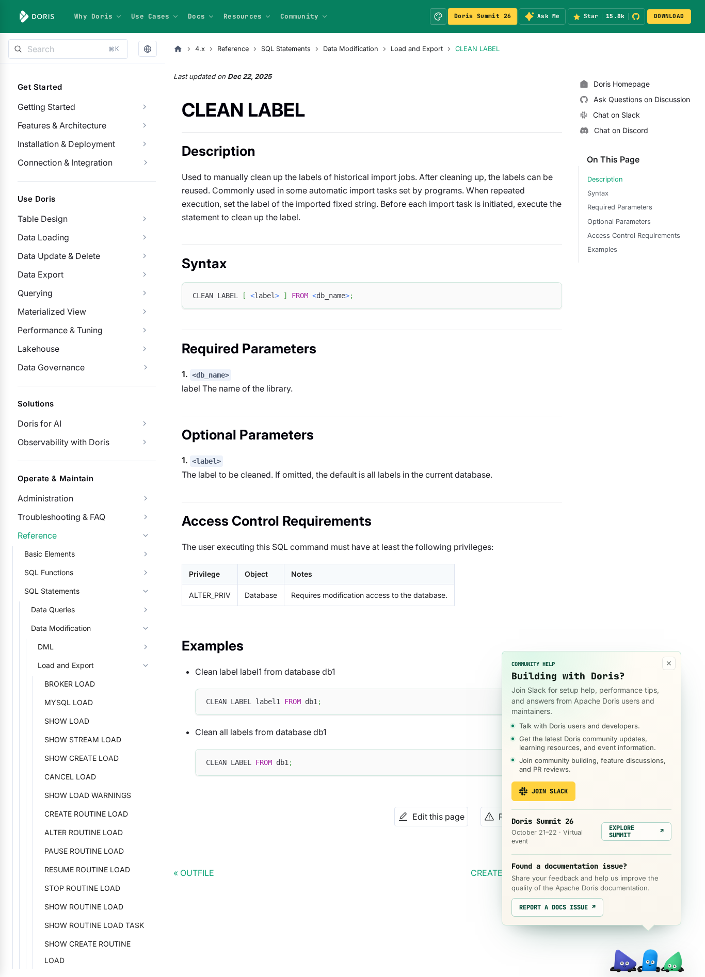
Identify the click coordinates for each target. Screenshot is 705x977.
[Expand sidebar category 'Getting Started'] (144, 107)
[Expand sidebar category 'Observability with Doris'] (144, 442)
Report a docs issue (557, 907)
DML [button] (46, 646)
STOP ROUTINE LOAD (82, 888)
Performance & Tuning (60, 330)
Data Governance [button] (51, 367)
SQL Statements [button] (51, 591)
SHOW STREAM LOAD (82, 739)
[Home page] (178, 49)
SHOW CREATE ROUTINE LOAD (87, 952)
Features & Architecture (62, 125)
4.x (200, 49)
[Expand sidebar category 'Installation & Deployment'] (144, 144)
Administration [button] (45, 498)
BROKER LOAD (69, 683)
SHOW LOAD (66, 721)
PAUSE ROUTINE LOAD (84, 850)
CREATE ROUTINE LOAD (86, 813)
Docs (196, 16)
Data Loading (43, 237)
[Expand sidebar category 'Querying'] (144, 293)
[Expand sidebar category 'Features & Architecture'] (144, 125)
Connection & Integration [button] (65, 162)
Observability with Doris (63, 442)
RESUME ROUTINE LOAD (87, 869)
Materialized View (52, 311)
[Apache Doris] (37, 16)
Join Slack (550, 791)
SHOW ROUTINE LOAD (83, 906)
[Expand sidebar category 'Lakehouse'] (144, 348)
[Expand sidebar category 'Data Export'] (144, 274)
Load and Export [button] (66, 665)
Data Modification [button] (61, 628)
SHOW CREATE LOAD (81, 758)
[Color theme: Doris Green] (438, 16)
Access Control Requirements (633, 235)
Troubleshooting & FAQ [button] (61, 517)
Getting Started (46, 107)
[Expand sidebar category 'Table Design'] (144, 218)
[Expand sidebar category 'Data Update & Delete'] (144, 256)
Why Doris (93, 16)
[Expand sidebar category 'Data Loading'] (144, 237)
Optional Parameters (619, 221)
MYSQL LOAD (68, 702)
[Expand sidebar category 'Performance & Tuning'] (144, 330)
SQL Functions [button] (48, 572)
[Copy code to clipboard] (549, 294)
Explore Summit (636, 831)
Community (299, 16)
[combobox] (68, 49)
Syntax (597, 193)
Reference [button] (37, 535)
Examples (602, 249)
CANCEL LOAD (70, 776)
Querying (35, 293)
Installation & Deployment (66, 144)
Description (605, 179)
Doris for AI (39, 423)
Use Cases (150, 16)
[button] (147, 49)
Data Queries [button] (53, 609)
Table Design (43, 219)
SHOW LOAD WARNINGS (87, 795)
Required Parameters (619, 207)
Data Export (40, 274)
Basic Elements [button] (49, 553)
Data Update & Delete (59, 256)
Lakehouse (38, 349)
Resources (242, 16)
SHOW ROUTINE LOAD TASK (94, 925)
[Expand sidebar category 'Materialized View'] (144, 311)
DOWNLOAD (669, 16)
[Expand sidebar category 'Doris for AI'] (144, 423)
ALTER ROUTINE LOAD (83, 832)
